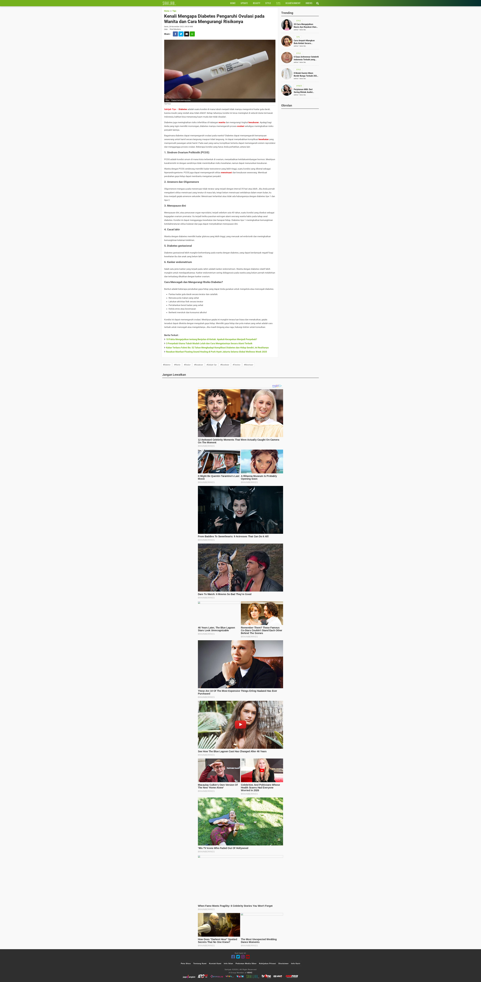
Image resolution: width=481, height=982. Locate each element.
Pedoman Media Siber (246, 963)
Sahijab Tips (170, 109)
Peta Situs (186, 963)
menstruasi (226, 172)
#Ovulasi (187, 364)
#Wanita (177, 364)
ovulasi (240, 126)
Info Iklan (228, 963)
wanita (222, 122)
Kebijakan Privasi (267, 963)
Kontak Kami (215, 963)
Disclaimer (283, 963)
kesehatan (264, 139)
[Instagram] (243, 957)
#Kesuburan (198, 364)
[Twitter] (238, 957)
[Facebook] (233, 957)
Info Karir (295, 963)
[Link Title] (169, 3)
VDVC (249, 973)
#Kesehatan (224, 364)
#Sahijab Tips (212, 364)
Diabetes (183, 109)
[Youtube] (248, 957)
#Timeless (236, 364)
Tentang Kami (200, 963)
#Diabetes (166, 364)
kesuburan (254, 122)
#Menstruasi (248, 364)
